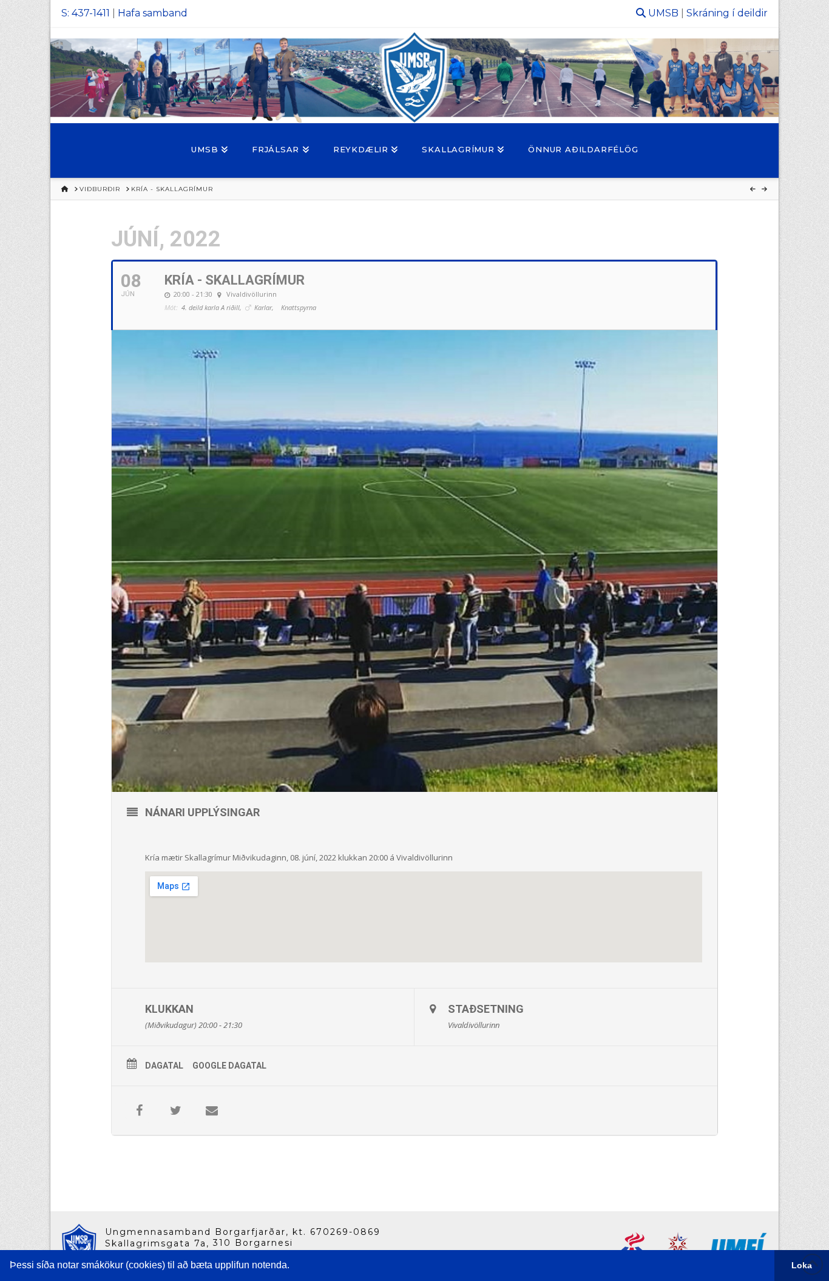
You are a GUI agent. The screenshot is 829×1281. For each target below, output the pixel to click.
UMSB (663, 13)
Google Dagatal (229, 1065)
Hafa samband (153, 13)
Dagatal (164, 1065)
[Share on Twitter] (175, 1110)
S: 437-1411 (85, 13)
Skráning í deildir (727, 13)
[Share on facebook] (139, 1110)
